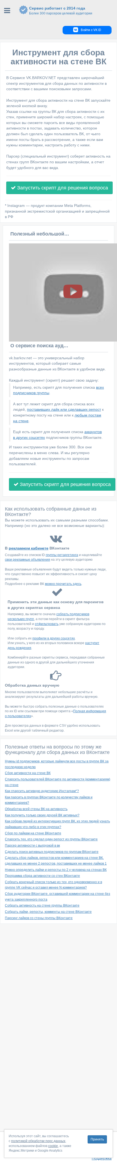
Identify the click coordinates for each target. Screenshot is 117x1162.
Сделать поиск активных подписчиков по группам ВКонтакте (51, 852)
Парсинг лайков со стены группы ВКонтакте (39, 918)
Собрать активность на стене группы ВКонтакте (42, 905)
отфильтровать (47, 624)
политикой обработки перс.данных (38, 1141)
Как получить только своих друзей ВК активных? (42, 815)
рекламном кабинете (28, 548)
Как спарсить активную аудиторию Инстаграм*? (42, 791)
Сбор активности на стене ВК (28, 773)
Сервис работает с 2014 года (60, 10)
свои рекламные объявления (27, 560)
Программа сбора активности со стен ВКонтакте (42, 876)
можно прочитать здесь (63, 584)
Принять (97, 1139)
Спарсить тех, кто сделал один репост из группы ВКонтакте (51, 839)
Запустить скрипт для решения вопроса (62, 188)
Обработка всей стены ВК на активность (36, 809)
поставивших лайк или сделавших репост (64, 409)
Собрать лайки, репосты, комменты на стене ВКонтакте (48, 912)
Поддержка (102, 1158)
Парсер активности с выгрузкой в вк (32, 845)
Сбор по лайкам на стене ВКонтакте (33, 833)
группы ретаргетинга (62, 555)
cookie (53, 1146)
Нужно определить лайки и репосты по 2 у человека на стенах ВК (56, 870)
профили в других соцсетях (53, 638)
